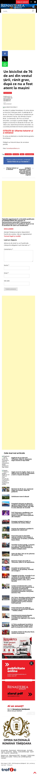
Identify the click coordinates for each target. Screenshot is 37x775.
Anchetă (29, 750)
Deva (22, 154)
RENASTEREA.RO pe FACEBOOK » (18, 162)
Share (5, 53)
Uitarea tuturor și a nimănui (18, 131)
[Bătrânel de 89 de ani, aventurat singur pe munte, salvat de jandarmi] (5, 491)
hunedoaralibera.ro (12, 148)
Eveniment (12, 750)
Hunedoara (29, 154)
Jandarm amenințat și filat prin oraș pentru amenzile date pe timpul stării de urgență (25, 171)
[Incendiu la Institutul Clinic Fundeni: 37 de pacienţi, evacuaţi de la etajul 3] (5, 570)
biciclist (15, 154)
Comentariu (8, 249)
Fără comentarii (7, 104)
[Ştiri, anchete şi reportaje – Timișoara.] (13, 8)
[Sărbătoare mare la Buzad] (5, 499)
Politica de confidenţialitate (22, 757)
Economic (9, 752)
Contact (3, 758)
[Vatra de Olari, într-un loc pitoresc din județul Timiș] (5, 556)
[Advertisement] (18, 32)
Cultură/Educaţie (23, 752)
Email (6, 273)
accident (8, 154)
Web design (4, 763)
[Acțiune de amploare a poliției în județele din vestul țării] (5, 531)
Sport (32, 752)
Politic (15, 752)
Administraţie (21, 750)
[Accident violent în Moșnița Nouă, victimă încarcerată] (5, 634)
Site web (7, 281)
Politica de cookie (6, 757)
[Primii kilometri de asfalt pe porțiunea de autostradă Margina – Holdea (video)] (5, 610)
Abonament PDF (14, 755)
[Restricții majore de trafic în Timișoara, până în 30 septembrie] (5, 563)
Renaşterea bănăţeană (7, 99)
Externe (6, 753)
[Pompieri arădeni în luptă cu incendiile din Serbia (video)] (5, 524)
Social (3, 752)
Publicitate (31, 755)
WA (5, 64)
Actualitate (4, 750)
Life (2, 753)
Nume (6, 265)
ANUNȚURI (14, 753)
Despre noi (4, 755)
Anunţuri (24, 755)
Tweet (5, 58)
